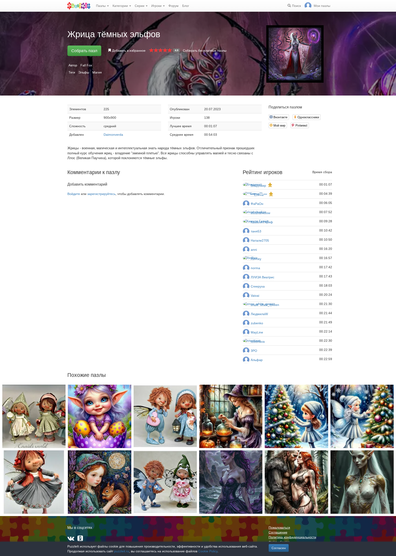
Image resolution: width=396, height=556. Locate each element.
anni (254, 249)
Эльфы (83, 72)
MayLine (257, 332)
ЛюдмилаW (259, 314)
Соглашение (278, 532)
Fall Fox (86, 65)
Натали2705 (260, 240)
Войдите (73, 194)
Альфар (257, 360)
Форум (173, 6)
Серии (140, 6)
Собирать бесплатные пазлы (204, 50)
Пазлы (101, 6)
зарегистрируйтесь (101, 194)
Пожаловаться (279, 527)
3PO (254, 351)
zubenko (257, 323)
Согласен (279, 548)
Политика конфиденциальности (292, 537)
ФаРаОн (257, 204)
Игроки (156, 6)
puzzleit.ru (121, 551)
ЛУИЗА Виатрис (262, 277)
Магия (97, 72)
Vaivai (255, 295)
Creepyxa (258, 286)
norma (255, 268)
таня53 (256, 231)
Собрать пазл (84, 50)
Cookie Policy (207, 551)
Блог (185, 6)
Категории (121, 6)
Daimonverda (113, 134)
